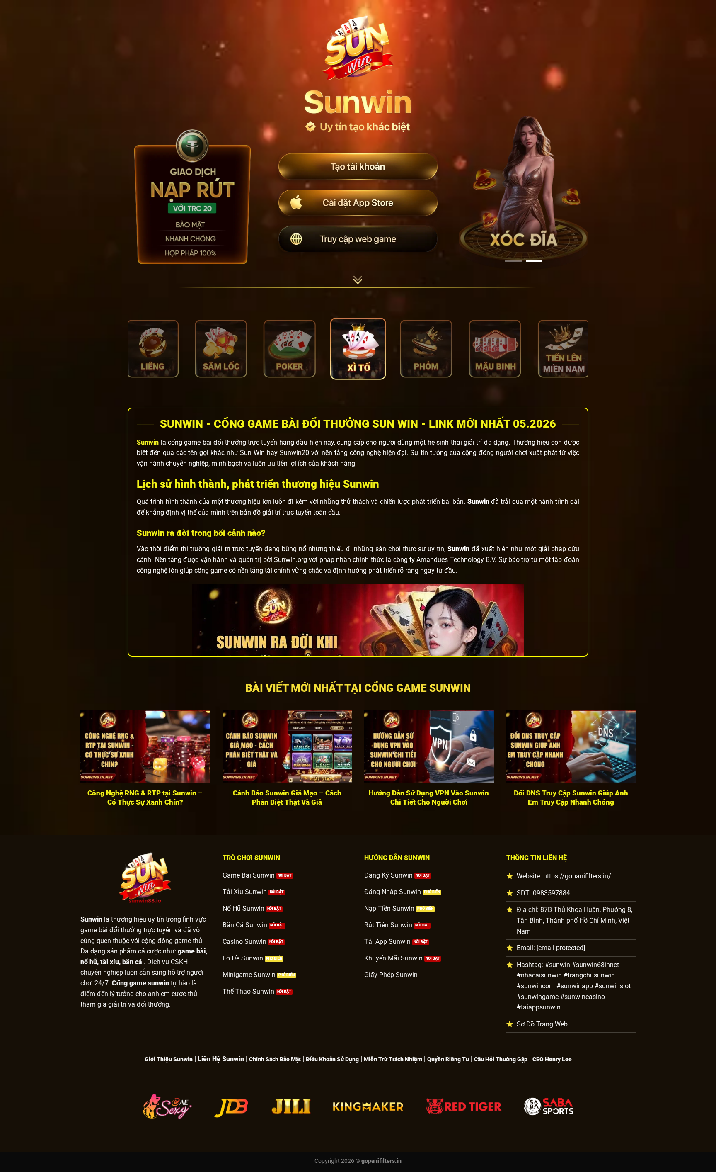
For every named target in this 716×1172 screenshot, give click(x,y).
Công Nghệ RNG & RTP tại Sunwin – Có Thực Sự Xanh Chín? (145, 797)
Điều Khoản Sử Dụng (332, 1059)
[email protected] (561, 948)
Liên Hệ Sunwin (221, 1059)
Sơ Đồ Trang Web (542, 1024)
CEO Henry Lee (552, 1059)
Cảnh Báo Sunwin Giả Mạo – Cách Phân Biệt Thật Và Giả (287, 797)
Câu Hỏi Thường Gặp (500, 1059)
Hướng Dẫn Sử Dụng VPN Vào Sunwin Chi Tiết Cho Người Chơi (429, 797)
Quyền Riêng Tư (448, 1059)
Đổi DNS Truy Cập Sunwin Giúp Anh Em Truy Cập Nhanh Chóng (571, 797)
